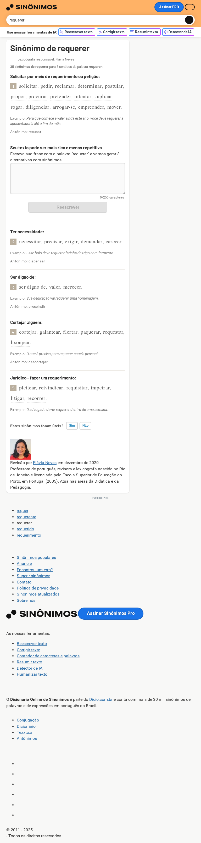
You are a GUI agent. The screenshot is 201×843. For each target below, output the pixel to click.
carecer (114, 241)
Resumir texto (29, 661)
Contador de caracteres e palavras (48, 655)
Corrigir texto (28, 649)
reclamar (64, 85)
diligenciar (37, 106)
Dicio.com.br (101, 699)
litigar (17, 397)
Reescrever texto (32, 643)
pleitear (27, 387)
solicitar (28, 85)
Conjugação (28, 720)
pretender (60, 96)
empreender (91, 106)
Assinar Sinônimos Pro (111, 613)
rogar (17, 106)
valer (54, 286)
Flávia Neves (45, 462)
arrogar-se (64, 106)
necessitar (30, 241)
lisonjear (20, 342)
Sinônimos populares (36, 557)
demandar (91, 241)
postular (114, 85)
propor (18, 96)
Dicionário (26, 726)
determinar (90, 85)
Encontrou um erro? (35, 569)
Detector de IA (29, 668)
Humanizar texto (32, 674)
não (85, 425)
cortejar (27, 331)
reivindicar (51, 387)
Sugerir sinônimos (33, 575)
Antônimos (27, 738)
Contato (24, 582)
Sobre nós (26, 600)
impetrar (100, 387)
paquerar (90, 331)
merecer (72, 286)
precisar (53, 241)
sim (72, 425)
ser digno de (32, 286)
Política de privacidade (38, 588)
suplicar (103, 96)
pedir (46, 85)
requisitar (77, 387)
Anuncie (24, 563)
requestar (113, 331)
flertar (70, 331)
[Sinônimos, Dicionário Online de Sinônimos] (31, 7)
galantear (50, 331)
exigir (71, 241)
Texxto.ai (25, 732)
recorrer (36, 397)
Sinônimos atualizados (38, 594)
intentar (82, 96)
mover (114, 106)
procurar (38, 96)
